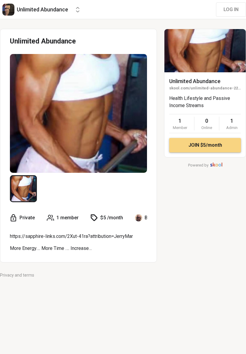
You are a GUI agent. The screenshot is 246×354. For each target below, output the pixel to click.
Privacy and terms (17, 275)
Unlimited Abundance (194, 81)
